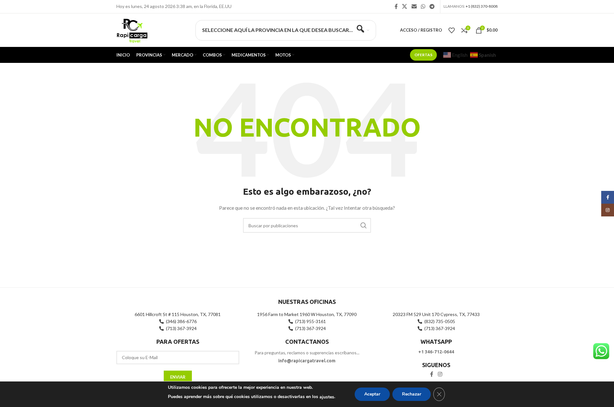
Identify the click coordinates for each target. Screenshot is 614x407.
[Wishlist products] (451, 30)
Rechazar (411, 394)
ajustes (326, 397)
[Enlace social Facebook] (396, 6)
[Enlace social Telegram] (432, 6)
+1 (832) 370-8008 (482, 6)
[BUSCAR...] (363, 225)
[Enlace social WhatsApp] (423, 6)
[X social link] (404, 6)
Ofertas (423, 54)
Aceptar (372, 394)
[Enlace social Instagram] (440, 374)
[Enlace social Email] (414, 6)
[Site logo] (131, 29)
